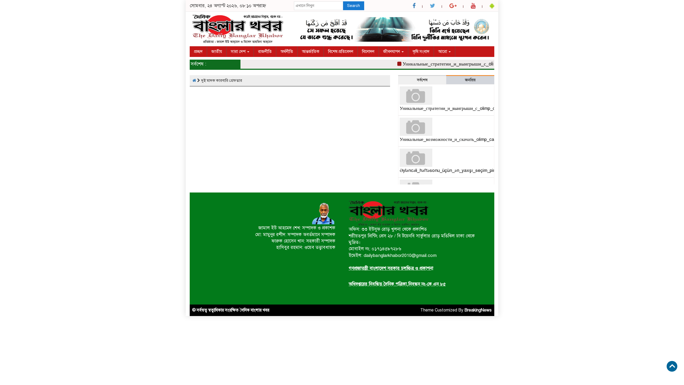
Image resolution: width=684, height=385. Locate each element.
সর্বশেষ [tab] (422, 80)
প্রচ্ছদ (198, 51)
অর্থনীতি (287, 51)
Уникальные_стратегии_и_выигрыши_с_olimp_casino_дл (458, 64)
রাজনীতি (265, 51)
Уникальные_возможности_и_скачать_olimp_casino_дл (455, 139)
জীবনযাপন (392, 51)
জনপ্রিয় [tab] (470, 80)
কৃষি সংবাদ (421, 51)
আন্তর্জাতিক (310, 51)
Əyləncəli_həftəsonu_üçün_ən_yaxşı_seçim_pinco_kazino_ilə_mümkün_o (473, 170)
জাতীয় (216, 51)
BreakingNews (478, 310)
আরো (443, 51)
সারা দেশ (239, 51)
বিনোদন (368, 51)
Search (353, 5)
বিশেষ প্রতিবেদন (340, 51)
